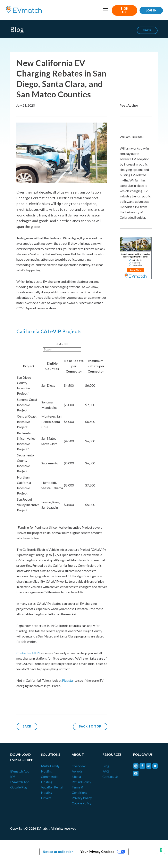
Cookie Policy (81, 803)
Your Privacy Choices (97, 852)
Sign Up (124, 10)
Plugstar (68, 680)
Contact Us (110, 776)
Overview (78, 766)
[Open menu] (105, 10)
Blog (105, 766)
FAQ (105, 771)
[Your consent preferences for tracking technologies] (161, 850)
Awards (77, 771)
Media (76, 776)
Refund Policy (81, 782)
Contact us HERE (28, 653)
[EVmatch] (24, 10)
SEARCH (62, 344)
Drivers (46, 798)
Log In (151, 10)
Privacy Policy (82, 798)
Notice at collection (58, 852)
